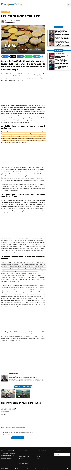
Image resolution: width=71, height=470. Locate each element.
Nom (2, 422)
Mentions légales (23, 463)
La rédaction (22, 454)
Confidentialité (30, 468)
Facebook (39, 454)
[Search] (68, 454)
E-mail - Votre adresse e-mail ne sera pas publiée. (13, 427)
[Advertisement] (23, 93)
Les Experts (5, 11)
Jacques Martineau (13, 373)
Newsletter (22, 458)
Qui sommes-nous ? (24, 456)
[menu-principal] (69, 4)
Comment (3, 414)
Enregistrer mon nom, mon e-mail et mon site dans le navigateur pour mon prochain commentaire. (18, 433)
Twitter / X (39, 456)
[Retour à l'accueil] (33, 4)
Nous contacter (23, 461)
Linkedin (39, 458)
